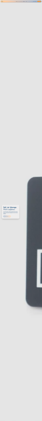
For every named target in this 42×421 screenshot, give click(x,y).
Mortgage (24, 1)
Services (17, 1)
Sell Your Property (35, 1)
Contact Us (39, 1)
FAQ (26, 1)
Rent (21, 1)
